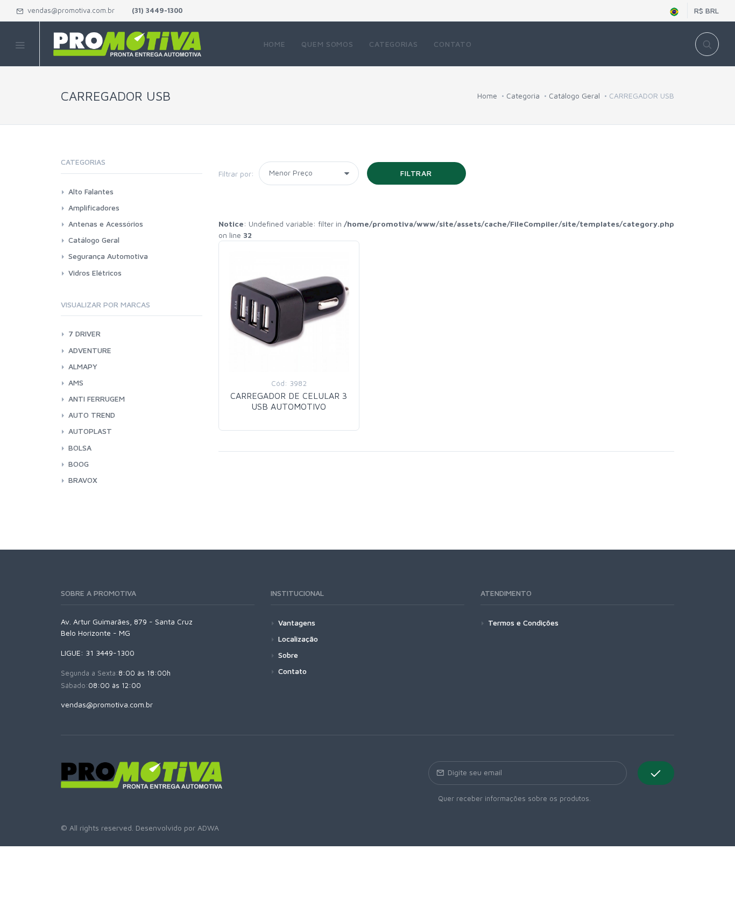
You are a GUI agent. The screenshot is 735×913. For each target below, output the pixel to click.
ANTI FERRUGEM (96, 398)
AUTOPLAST (90, 431)
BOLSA (79, 447)
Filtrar (416, 173)
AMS (75, 382)
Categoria (523, 95)
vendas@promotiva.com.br (69, 10)
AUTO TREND (91, 414)
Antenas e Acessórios (105, 223)
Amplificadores (93, 207)
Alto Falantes (91, 191)
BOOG (78, 463)
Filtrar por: (236, 173)
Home (487, 95)
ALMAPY (82, 366)
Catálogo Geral (574, 95)
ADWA (208, 827)
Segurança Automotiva (108, 256)
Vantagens (296, 622)
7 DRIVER (84, 333)
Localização (298, 638)
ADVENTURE (89, 350)
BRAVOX (82, 479)
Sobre (288, 654)
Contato (292, 671)
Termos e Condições (523, 622)
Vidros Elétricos (95, 272)
